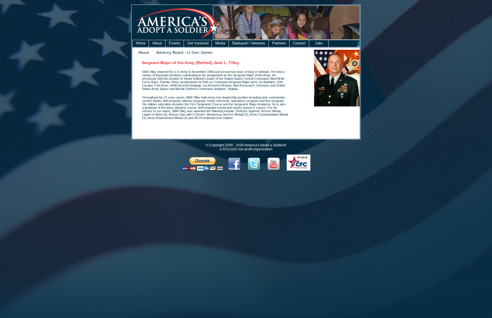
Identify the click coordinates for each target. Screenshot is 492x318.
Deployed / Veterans (248, 43)
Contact (299, 43)
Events (175, 43)
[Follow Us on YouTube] (274, 169)
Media (220, 43)
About (157, 43)
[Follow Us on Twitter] (254, 169)
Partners (279, 43)
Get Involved (197, 43)
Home (140, 43)
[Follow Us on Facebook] (234, 169)
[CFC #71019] (298, 169)
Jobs (319, 43)
